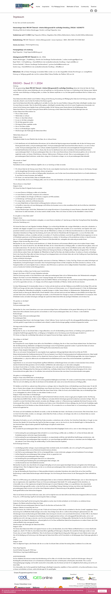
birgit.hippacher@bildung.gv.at (33, 52)
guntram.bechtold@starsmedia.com (59, 64)
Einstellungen (91, 591)
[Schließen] (109, 591)
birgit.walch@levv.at (72, 62)
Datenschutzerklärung (10, 592)
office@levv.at (60, 67)
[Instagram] (95, 10)
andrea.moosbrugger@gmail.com (72, 59)
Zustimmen (102, 591)
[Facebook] (91, 10)
